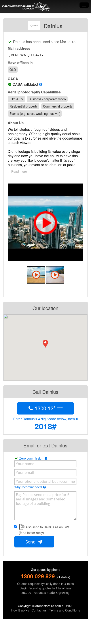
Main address (19, 48)
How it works (20, 610)
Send (31, 542)
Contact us (39, 610)
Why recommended (28, 487)
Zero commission (31, 458)
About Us (16, 123)
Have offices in (20, 63)
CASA (13, 79)
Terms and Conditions (64, 610)
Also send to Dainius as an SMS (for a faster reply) (44, 530)
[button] (45, 343)
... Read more (17, 171)
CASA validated (25, 84)
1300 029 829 (38, 576)
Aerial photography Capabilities (34, 92)
